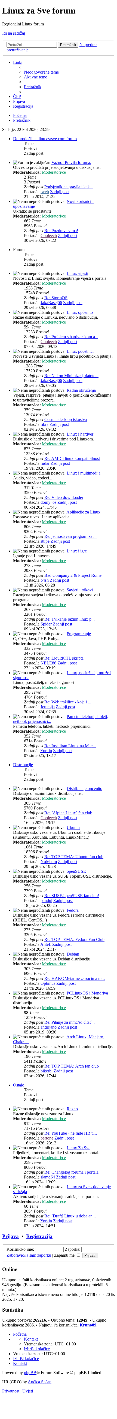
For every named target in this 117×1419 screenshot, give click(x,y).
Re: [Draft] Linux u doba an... (70, 1216)
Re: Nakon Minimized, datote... (71, 375)
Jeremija (48, 706)
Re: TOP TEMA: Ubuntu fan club (73, 856)
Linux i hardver (80, 434)
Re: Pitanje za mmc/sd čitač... (69, 1022)
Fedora (73, 910)
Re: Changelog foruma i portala (71, 1172)
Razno (72, 1109)
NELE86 (48, 663)
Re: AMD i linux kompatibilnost (72, 458)
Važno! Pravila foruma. (71, 162)
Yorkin (46, 750)
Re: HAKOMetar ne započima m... (74, 978)
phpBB (30, 1372)
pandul (46, 900)
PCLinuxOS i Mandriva (87, 993)
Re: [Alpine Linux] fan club (68, 813)
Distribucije (23, 764)
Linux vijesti (77, 273)
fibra (44, 424)
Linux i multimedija (83, 473)
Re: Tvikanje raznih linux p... (69, 619)
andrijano (49, 1027)
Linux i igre (77, 551)
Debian (73, 954)
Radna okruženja (81, 390)
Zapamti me (65, 1255)
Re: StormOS (55, 297)
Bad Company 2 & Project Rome (72, 575)
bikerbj (47, 1071)
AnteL (45, 944)
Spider (46, 624)
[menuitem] (41, 72)
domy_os (48, 502)
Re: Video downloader (63, 497)
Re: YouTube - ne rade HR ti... (70, 1133)
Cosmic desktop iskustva (65, 419)
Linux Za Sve (78, 1147)
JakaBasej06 (51, 302)
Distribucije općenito (84, 788)
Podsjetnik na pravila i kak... (68, 187)
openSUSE (76, 871)
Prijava (10, 1236)
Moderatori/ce (54, 172)
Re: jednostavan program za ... (70, 536)
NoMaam (49, 861)
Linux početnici (80, 351)
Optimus (48, 983)
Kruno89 (88, 1325)
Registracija (39, 1236)
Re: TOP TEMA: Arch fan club (71, 1066)
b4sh (45, 580)
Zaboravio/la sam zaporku (29, 1255)
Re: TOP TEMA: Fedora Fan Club (74, 939)
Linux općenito (80, 312)
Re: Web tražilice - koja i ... (67, 702)
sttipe (45, 541)
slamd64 (48, 1177)
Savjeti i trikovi (80, 590)
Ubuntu (73, 827)
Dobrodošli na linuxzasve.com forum (45, 138)
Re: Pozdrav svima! (61, 230)
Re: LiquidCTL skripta (64, 658)
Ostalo (18, 1085)
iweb (45, 191)
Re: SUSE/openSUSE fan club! (71, 895)
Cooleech (49, 235)
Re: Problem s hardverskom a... (71, 336)
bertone (47, 1138)
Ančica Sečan (39, 1382)
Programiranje (79, 633)
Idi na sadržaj (13, 33)
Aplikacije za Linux (83, 512)
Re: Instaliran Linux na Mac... (70, 745)
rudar (45, 463)
